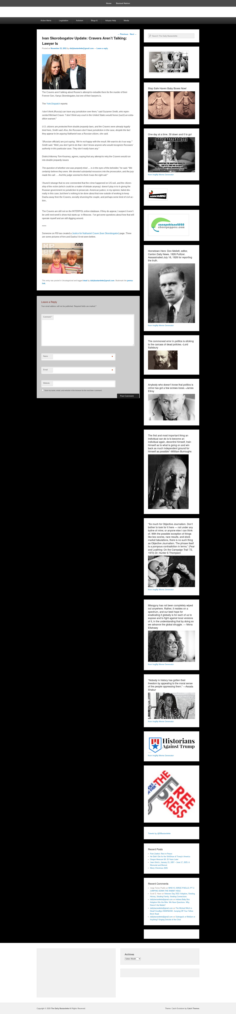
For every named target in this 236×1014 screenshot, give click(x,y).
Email (45, 370)
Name (45, 356)
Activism (79, 20)
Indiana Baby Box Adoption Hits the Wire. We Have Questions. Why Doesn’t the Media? (170, 902)
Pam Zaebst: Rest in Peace (161, 854)
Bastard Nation (123, 3)
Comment (47, 317)
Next (133, 34)
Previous (123, 34)
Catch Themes (193, 1008)
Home (108, 3)
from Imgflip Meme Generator (161, 174)
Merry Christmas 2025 (159, 868)
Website (46, 383)
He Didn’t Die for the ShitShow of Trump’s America (170, 857)
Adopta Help (110, 20)
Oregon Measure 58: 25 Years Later (164, 859)
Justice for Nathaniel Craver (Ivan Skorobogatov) (95, 233)
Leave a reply (102, 48)
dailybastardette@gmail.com (82, 48)
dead (85, 281)
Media (126, 20)
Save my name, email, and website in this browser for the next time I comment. (73, 390)
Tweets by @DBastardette (159, 833)
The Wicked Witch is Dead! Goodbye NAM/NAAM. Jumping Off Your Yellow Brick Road (171, 911)
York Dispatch (53, 104)
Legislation (63, 20)
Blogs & (94, 20)
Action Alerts (46, 20)
